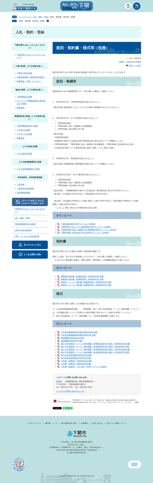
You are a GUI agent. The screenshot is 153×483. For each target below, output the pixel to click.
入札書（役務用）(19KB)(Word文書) (76, 361)
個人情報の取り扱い (69, 423)
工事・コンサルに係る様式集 (26, 236)
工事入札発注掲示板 (23, 230)
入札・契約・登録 (40, 17)
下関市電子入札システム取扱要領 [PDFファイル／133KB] (85, 227)
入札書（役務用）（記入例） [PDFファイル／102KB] (84, 367)
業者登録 (20, 108)
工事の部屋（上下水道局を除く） (30, 66)
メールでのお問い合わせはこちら (70, 391)
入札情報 (20, 185)
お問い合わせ (97, 423)
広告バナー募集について (116, 423)
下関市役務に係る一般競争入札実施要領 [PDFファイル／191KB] (88, 230)
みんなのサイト (119, 6)
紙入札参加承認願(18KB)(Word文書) (76, 355)
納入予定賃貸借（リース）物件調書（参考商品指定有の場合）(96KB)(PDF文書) (95, 347)
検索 (128, 6)
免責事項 (84, 423)
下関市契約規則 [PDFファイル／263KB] (78, 224)
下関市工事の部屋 (24, 73)
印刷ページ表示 (134, 65)
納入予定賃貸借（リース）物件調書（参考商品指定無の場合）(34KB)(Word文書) (95, 349)
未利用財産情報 (23, 193)
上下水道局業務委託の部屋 (29, 162)
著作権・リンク (51, 423)
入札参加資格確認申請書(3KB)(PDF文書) (78, 335)
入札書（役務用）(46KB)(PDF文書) (76, 364)
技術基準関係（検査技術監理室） (31, 77)
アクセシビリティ (34, 423)
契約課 (59, 381)
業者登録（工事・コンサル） (29, 81)
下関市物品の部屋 (24, 97)
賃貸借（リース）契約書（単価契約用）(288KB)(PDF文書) (86, 285)
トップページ (25, 17)
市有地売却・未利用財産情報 (29, 177)
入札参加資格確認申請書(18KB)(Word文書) (79, 332)
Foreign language (28, 4)
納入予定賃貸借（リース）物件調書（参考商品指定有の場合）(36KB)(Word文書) (95, 344)
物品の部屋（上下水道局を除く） (30, 90)
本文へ (16, 4)
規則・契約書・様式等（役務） (32, 21)
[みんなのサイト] (119, 6)
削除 (47, 21)
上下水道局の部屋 (30, 146)
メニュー (136, 6)
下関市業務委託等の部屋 (27, 126)
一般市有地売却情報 (25, 189)
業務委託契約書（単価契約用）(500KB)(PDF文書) (82, 279)
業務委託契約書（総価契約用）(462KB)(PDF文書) (82, 276)
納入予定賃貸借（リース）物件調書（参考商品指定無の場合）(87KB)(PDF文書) (95, 352)
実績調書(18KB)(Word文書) (72, 338)
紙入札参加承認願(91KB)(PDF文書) (76, 358)
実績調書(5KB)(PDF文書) (71, 341)
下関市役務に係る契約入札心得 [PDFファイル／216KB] (85, 233)
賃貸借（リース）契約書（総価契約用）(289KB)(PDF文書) (86, 282)
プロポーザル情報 (24, 134)
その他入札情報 (23, 130)
